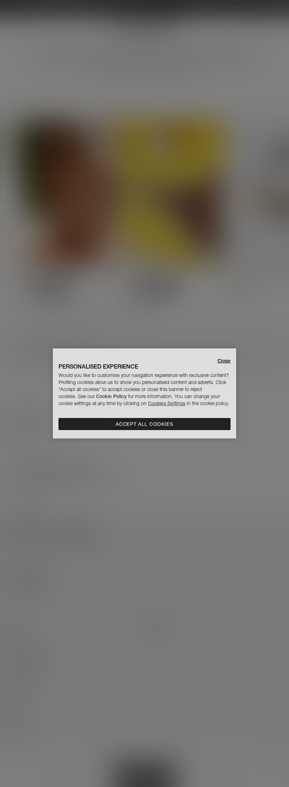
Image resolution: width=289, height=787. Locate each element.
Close (223, 361)
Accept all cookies (144, 424)
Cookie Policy (111, 396)
